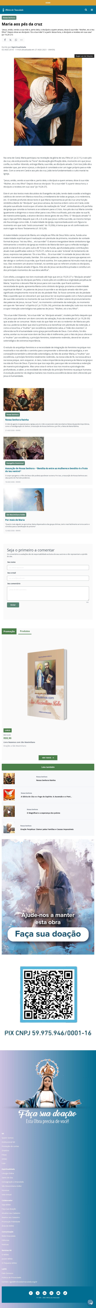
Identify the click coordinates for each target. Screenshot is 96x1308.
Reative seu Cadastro (11, 1217)
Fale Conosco (7, 1273)
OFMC (4, 1159)
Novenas (5, 1190)
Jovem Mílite (7, 1258)
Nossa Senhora (9, 18)
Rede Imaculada (8, 1236)
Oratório (5, 1150)
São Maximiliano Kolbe (12, 1186)
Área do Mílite (8, 1226)
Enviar (13, 605)
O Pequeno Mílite (9, 1263)
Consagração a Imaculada (13, 1182)
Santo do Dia (7, 1177)
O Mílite (5, 1254)
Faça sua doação (9, 1209)
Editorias (5, 1240)
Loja (3, 1163)
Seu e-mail (11, 573)
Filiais (4, 1154)
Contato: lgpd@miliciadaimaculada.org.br (19, 1281)
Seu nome (11, 562)
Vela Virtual (7, 1194)
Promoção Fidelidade (11, 1221)
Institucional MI (8, 1142)
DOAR (48, 3)
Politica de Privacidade (11, 1277)
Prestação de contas (10, 1146)
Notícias (5, 1244)
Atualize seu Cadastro (11, 1213)
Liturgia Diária (8, 1173)
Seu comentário (13, 583)
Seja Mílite (6, 1204)
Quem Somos (8, 1137)
